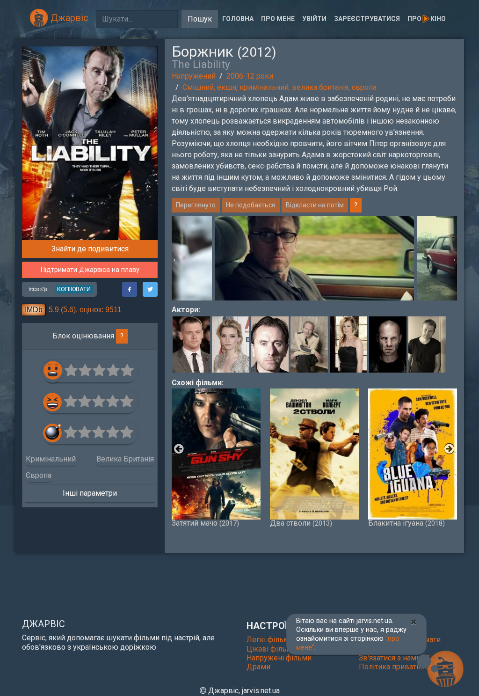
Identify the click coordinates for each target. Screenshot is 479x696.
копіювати (74, 289)
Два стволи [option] (301, 523)
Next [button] (452, 258)
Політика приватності (396, 666)
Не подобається (251, 205)
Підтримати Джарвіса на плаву (90, 270)
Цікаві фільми (271, 649)
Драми (258, 666)
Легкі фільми (270, 639)
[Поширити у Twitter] (150, 289)
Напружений (194, 76)
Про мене (278, 18)
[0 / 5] (72, 371)
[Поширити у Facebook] (129, 289)
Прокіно (426, 18)
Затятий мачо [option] (205, 523)
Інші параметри (90, 493)
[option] (314, 258)
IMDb (34, 310)
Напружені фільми (279, 657)
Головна (238, 18)
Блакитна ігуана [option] (406, 523)
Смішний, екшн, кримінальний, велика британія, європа (279, 87)
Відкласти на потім (315, 205)
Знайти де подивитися (90, 248)
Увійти (314, 18)
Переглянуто (196, 205)
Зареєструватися (367, 18)
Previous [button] (176, 258)
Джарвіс (68, 17)
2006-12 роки (249, 76)
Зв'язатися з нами (390, 657)
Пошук (200, 19)
